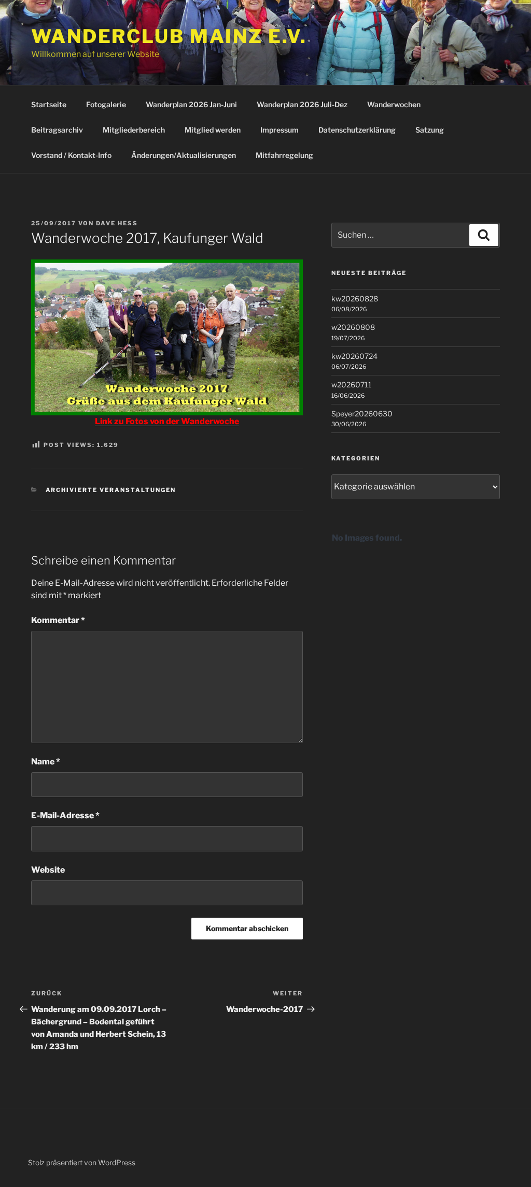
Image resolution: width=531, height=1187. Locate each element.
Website (48, 870)
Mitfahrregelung (284, 155)
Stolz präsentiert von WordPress (81, 1162)
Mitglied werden (213, 129)
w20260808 (353, 327)
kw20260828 (354, 298)
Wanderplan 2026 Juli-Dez (302, 104)
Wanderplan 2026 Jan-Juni (191, 104)
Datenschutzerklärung (357, 129)
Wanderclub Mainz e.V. (168, 36)
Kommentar (58, 620)
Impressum (279, 129)
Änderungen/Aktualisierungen (183, 155)
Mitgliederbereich (134, 129)
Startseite (48, 104)
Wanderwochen (394, 104)
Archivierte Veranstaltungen (111, 490)
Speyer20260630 (362, 413)
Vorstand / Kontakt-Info (71, 155)
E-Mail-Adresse (65, 815)
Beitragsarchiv (57, 129)
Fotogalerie (106, 104)
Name (45, 761)
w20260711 (351, 384)
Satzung (429, 129)
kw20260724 (354, 356)
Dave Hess (117, 223)
